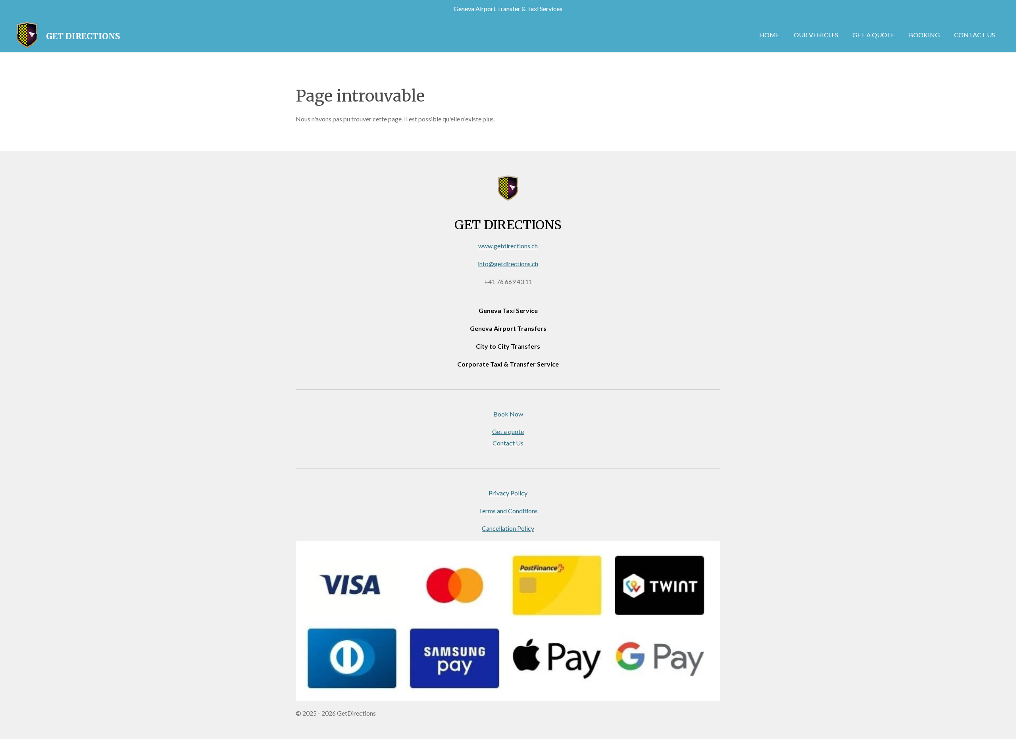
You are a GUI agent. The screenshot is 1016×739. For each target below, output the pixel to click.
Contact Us (508, 443)
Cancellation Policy (508, 528)
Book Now (508, 414)
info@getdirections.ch (508, 263)
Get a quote (508, 431)
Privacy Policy (508, 493)
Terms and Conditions (508, 510)
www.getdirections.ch (508, 246)
